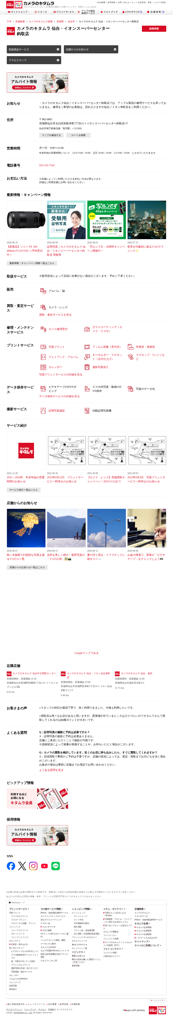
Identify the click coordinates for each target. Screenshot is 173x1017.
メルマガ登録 (160, 2)
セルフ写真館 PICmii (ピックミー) (55, 950)
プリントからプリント (20, 965)
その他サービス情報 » (52, 909)
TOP (9, 21)
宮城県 (60, 21)
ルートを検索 (78, 135)
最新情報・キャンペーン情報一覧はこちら (31, 263)
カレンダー (14, 975)
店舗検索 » (139, 909)
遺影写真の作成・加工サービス (24, 968)
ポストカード (15, 941)
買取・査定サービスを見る (55, 314)
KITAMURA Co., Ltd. (23, 1013)
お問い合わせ (124, 2)
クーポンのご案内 (48, 944)
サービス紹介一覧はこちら (23, 490)
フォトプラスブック (19, 930)
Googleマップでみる (87, 653)
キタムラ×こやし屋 (49, 960)
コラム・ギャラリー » (114, 909)
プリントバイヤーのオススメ (84, 937)
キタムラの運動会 (110, 932)
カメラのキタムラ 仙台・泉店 (136, 673)
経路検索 (154, 28)
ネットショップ (78, 913)
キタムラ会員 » (142, 923)
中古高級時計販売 (81, 923)
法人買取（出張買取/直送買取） (87, 934)
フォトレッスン (110, 935)
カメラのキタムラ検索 (41, 21)
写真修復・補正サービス (21, 972)
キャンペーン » (79, 944)
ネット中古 (78, 920)
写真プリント (15, 913)
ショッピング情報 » (82, 909)
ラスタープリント (18, 920)
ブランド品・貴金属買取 (84, 930)
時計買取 (77, 927)
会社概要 (101, 2)
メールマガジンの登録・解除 (53, 940)
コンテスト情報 (110, 952)
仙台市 (71, 21)
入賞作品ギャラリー (111, 956)
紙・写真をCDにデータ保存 (23, 961)
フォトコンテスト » (113, 948)
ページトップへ (158, 1000)
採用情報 (111, 2)
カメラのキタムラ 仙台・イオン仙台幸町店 (88, 675)
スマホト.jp (45, 923)
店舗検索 (20, 21)
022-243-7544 (46, 165)
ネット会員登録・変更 (142, 2)
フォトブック (15, 927)
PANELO (13, 989)
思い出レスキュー (16, 948)
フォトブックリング (19, 937)
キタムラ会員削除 (143, 934)
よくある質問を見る (51, 770)
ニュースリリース (36, 1004)
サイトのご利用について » (147, 945)
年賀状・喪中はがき (19, 944)
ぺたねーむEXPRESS (18, 979)
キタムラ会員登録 (143, 927)
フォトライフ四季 (110, 939)
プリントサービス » (19, 909)
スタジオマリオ (49, 927)
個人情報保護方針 (16, 1004)
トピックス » (78, 952)
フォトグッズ (15, 982)
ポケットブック (17, 934)
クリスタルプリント (19, 916)
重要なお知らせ (78, 956)
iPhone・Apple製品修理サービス (54, 913)
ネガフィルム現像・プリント (23, 923)
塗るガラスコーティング (51, 920)
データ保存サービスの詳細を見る (59, 396)
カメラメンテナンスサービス (53, 916)
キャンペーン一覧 (79, 948)
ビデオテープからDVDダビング (24, 951)
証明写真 (13, 986)
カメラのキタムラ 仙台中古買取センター (34, 673)
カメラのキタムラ (142, 913)
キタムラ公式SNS (48, 947)
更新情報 (75, 965)
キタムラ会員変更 (143, 931)
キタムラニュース (79, 941)
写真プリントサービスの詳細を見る (60, 374)
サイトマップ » (142, 941)
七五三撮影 (47, 930)
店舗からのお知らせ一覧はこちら (27, 567)
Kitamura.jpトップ (18, 902)
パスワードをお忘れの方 (146, 938)
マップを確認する (51, 135)
